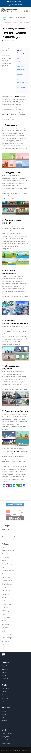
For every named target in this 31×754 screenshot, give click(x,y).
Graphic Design (7, 584)
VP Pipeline (5, 641)
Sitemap (4, 720)
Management (6, 594)
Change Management (9, 564)
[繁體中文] (28, 23)
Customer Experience (8, 570)
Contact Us (5, 679)
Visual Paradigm (7, 638)
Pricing (4, 711)
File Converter (6, 577)
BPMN (4, 560)
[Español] (9, 23)
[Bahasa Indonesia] (15, 23)
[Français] (12, 23)
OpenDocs (5, 607)
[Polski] (19, 23)
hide (25, 53)
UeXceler (5, 628)
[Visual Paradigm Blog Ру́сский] (9, 11)
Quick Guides (6, 617)
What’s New (5, 669)
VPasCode (5, 644)
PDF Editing (5, 611)
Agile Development (8, 550)
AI (2, 554)
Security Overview (7, 740)
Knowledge (5, 714)
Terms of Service (7, 733)
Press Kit (4, 672)
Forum (4, 675)
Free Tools (5, 724)
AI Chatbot (5, 557)
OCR (3, 601)
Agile (3, 547)
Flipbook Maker (7, 581)
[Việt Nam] (24, 23)
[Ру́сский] (22, 23)
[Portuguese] (21, 23)
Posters (4, 614)
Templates (5, 624)
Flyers (3, 695)
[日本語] (17, 23)
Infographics (6, 591)
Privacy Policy (6, 737)
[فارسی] (10, 23)
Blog (3, 717)
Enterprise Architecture (9, 574)
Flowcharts (5, 698)
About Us (4, 666)
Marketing (5, 597)
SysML (4, 621)
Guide (4, 587)
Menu (28, 11)
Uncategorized (6, 634)
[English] (7, 23)
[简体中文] (26, 23)
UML (3, 631)
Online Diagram (7, 604)
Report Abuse (6, 743)
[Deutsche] (5, 23)
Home (4, 17)
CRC (3, 567)
